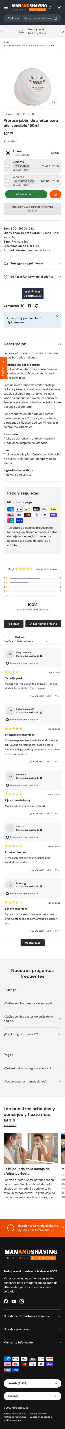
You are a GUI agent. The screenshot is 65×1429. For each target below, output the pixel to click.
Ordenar (20, 637)
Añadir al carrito (26, 194)
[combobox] (32, 18)
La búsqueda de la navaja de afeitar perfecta (27, 1171)
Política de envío (38, 1413)
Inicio (6, 42)
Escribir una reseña (45, 624)
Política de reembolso (15, 1416)
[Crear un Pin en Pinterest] (36, 305)
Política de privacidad (15, 1413)
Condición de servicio (41, 1416)
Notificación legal (12, 1420)
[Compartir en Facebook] (29, 305)
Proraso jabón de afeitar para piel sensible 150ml (29, 45)
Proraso (8, 114)
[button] (59, 7)
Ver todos (10, 1125)
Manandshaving (20, 1407)
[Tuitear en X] (22, 305)
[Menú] (6, 7)
